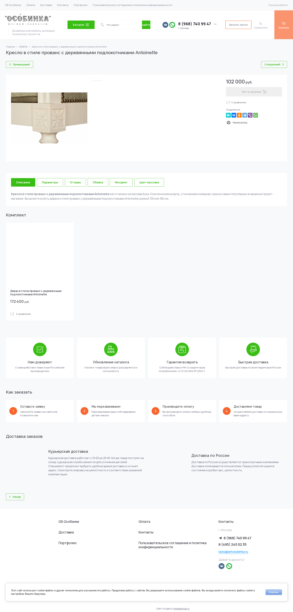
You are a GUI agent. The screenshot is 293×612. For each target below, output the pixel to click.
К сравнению (238, 102)
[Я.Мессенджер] (228, 115)
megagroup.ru (181, 608)
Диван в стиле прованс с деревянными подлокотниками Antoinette (36, 292)
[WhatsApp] (255, 115)
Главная (10, 46)
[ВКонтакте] (233, 115)
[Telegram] (244, 115)
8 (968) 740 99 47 (194, 24)
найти (146, 25)
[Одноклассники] (239, 115)
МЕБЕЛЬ (23, 46)
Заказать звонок (238, 24)
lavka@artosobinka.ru (233, 552)
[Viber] (250, 115)
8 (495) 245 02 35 (233, 544)
